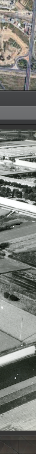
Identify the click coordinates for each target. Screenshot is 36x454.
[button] (33, 0)
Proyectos (18, 224)
